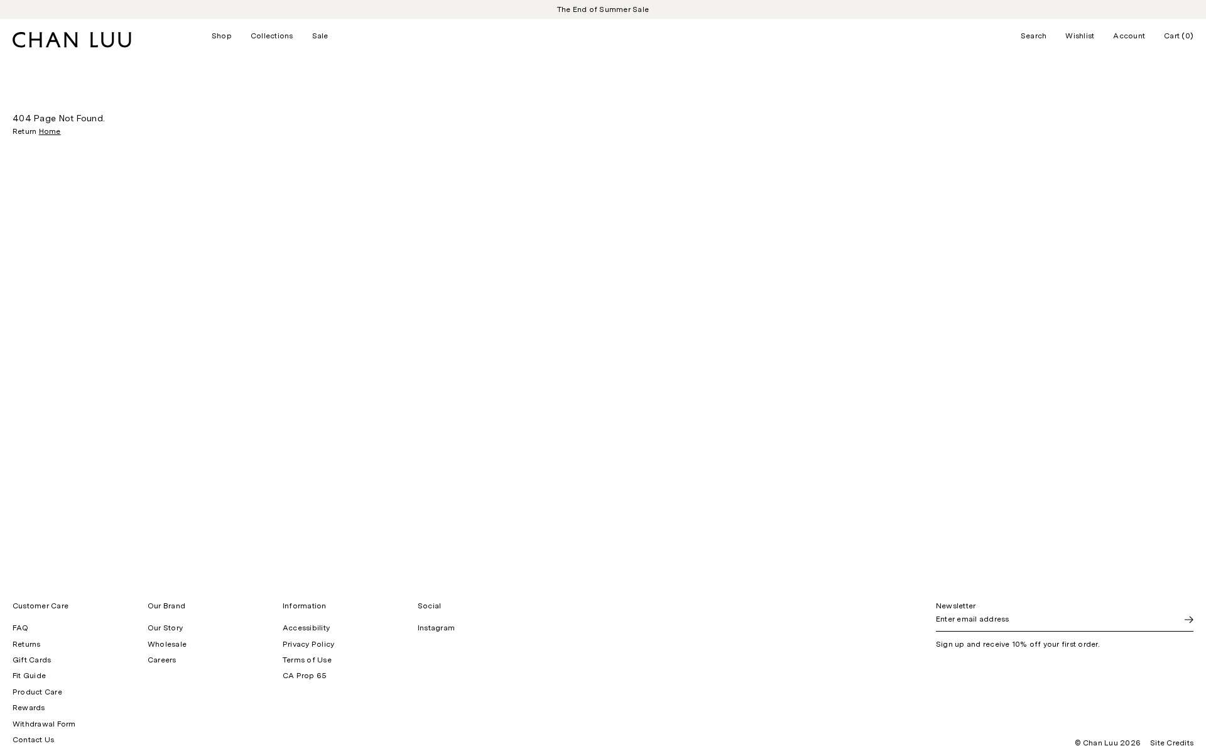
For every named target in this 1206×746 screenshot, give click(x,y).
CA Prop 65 (305, 675)
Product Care (37, 692)
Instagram (436, 627)
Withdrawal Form (44, 724)
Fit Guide (29, 675)
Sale (320, 35)
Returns (27, 644)
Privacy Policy (308, 644)
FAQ (21, 627)
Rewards (29, 707)
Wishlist (1079, 35)
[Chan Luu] (72, 44)
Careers (162, 659)
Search (1033, 35)
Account (1129, 35)
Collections (272, 35)
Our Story (165, 627)
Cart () (1178, 35)
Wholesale (167, 644)
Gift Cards (32, 659)
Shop (222, 35)
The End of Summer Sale (603, 9)
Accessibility (306, 627)
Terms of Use (307, 659)
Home (50, 131)
